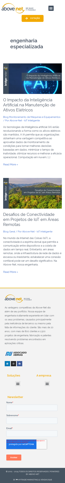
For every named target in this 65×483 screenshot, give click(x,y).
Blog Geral (9, 231)
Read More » (10, 164)
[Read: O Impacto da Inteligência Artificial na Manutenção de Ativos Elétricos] (32, 78)
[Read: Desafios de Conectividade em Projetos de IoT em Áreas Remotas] (32, 193)
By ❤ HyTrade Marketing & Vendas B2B (32, 480)
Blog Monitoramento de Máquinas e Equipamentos (31, 117)
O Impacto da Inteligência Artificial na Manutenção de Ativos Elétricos (29, 105)
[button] (51, 8)
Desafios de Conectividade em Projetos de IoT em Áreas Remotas (31, 219)
